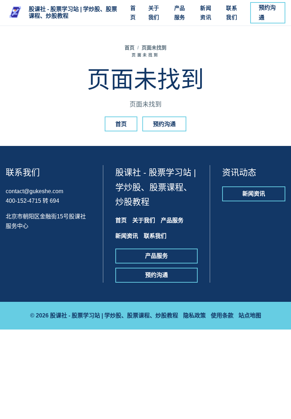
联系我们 (231, 12)
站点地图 (249, 315)
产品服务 (179, 12)
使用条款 (222, 315)
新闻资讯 (205, 12)
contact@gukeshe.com (34, 191)
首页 (133, 12)
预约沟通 (267, 13)
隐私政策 (194, 315)
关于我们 (153, 12)
